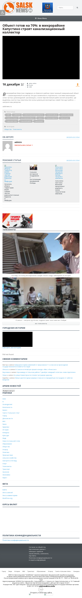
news (4, 399)
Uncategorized (7, 404)
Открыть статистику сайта (41, 593)
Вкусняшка (6, 372)
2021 (8, 115)
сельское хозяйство (9, 458)
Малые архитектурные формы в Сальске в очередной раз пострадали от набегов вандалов (37, 379)
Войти (4, 490)
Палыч (4, 375)
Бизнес (4, 410)
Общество (8, 129)
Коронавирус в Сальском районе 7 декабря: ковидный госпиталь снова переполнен (46, 372)
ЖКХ (3, 421)
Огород (5, 449)
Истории (5, 430)
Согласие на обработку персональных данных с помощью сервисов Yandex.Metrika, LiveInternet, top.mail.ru (39, 551)
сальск (40, 118)
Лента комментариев (9, 495)
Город (4, 416)
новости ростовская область (33, 115)
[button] (2, 12)
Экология (5, 472)
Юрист (4, 478)
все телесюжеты (41, 323)
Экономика (6, 475)
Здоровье (5, 427)
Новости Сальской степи (11, 441)
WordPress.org (7, 498)
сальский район (26, 121)
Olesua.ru (5, 369)
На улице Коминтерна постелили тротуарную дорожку (33, 375)
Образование (7, 444)
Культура (5, 435)
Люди (4, 438)
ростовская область (27, 118)
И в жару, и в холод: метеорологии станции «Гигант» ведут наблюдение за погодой (41, 275)
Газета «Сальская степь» (63, 571)
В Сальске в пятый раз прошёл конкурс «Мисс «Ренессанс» (36, 369)
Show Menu (42, 18)
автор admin (32, 83)
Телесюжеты (17, 129)
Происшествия (7, 455)
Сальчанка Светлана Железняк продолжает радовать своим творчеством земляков (60, 187)
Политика (5, 452)
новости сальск (52, 115)
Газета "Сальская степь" (11, 413)
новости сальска (66, 115)
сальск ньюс (65, 118)
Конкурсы (5, 432)
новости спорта (12, 118)
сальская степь (12, 121)
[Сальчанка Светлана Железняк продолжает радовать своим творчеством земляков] (58, 165)
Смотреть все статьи (22, 145)
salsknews (17, 115)
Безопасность (7, 407)
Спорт (4, 464)
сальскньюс (39, 121)
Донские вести (7, 418)
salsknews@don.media (47, 586)
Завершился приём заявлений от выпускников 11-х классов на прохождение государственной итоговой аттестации (35, 366)
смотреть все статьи (73, 137)
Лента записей (7, 492)
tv (3, 402)
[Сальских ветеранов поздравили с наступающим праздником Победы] (33, 165)
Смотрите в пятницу (9, 461)
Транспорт (6, 469)
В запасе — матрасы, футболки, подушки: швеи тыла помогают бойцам (41, 320)
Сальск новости (51, 118)
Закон (4, 424)
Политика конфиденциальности (15, 540)
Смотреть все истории (11, 348)
